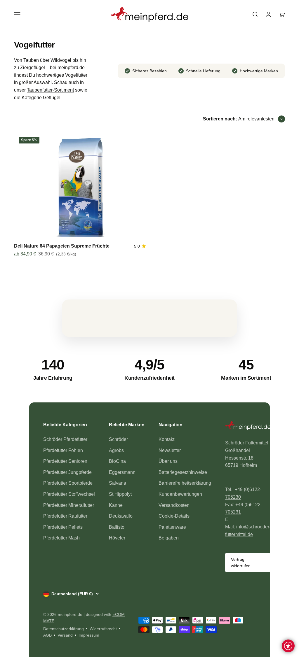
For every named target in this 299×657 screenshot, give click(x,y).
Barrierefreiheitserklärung (185, 483)
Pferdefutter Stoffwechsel (69, 494)
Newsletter (170, 450)
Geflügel (51, 97)
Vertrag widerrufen (241, 562)
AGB (47, 635)
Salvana (117, 483)
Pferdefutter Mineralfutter (68, 505)
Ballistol (117, 527)
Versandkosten (174, 505)
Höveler (117, 537)
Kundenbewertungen (180, 494)
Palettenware (172, 527)
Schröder (118, 439)
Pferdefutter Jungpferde (67, 472)
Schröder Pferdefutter (65, 439)
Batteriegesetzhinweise (183, 472)
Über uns (168, 461)
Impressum (89, 635)
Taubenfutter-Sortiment (50, 89)
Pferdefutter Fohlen (63, 450)
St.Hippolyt (120, 494)
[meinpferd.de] (248, 426)
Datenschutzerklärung (63, 628)
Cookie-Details (174, 516)
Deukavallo (121, 516)
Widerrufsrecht (103, 628)
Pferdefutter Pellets (63, 527)
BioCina (117, 461)
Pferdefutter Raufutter (65, 516)
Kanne (116, 505)
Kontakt (166, 439)
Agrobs (116, 450)
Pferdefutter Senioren (65, 461)
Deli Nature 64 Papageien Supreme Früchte (61, 245)
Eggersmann (122, 472)
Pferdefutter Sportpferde (68, 483)
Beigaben (169, 537)
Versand (65, 635)
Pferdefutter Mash (61, 537)
